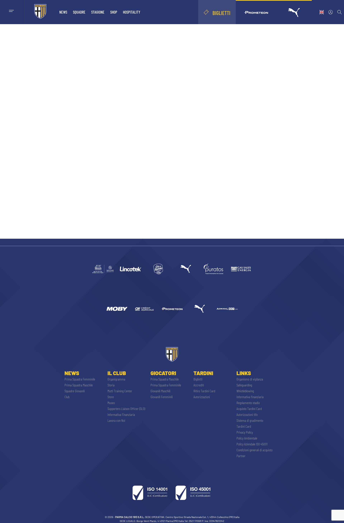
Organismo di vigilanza (249, 379)
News (63, 12)
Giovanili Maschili (160, 391)
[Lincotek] (130, 269)
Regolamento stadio (248, 403)
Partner (240, 456)
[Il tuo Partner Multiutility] (241, 269)
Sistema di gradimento (249, 420)
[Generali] (103, 269)
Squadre (79, 12)
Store (111, 397)
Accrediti (199, 385)
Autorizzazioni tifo (247, 414)
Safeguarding (244, 385)
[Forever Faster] (185, 269)
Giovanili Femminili (161, 397)
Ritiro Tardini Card (204, 391)
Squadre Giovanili (74, 391)
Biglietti (198, 379)
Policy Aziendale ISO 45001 (251, 444)
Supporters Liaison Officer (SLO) (126, 408)
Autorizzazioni (202, 397)
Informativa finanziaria (250, 397)
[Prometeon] (172, 309)
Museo (111, 403)
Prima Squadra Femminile (79, 379)
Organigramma (116, 379)
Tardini (203, 373)
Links (243, 373)
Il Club (117, 373)
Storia (111, 385)
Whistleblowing (245, 391)
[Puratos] (213, 269)
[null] (158, 269)
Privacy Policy (244, 432)
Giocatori (163, 373)
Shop (113, 12)
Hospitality (131, 12)
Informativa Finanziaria (121, 414)
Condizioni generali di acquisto (254, 450)
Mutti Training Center (120, 391)
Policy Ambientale (246, 438)
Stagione (97, 12)
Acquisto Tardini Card (249, 408)
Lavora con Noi (116, 420)
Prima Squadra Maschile (78, 385)
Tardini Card (243, 426)
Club (67, 397)
